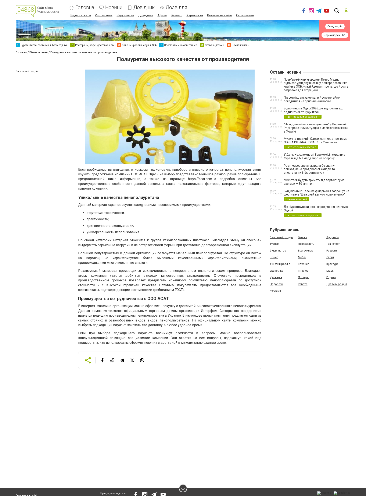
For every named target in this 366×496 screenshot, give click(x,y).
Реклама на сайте (219, 15)
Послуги (303, 277)
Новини (113, 7)
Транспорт (333, 243)
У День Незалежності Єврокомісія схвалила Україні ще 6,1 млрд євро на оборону (314, 156)
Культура (332, 263)
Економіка (276, 270)
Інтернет (303, 263)
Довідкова (145, 15)
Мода (330, 270)
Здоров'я (332, 237)
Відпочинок (305, 250)
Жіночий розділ (280, 263)
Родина (331, 277)
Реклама (275, 290)
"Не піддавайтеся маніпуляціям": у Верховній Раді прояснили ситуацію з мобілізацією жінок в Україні (316, 128)
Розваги (331, 250)
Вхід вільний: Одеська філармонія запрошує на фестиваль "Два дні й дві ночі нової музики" (316, 192)
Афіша (162, 15)
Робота (302, 284)
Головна (84, 7)
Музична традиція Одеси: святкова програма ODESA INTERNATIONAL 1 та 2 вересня (315, 140)
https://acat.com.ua (202, 179)
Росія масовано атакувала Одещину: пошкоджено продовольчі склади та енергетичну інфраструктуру (309, 169)
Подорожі (276, 284)
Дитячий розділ (336, 284)
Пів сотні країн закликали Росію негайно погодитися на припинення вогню (312, 99)
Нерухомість (125, 15)
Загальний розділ (281, 237)
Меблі (302, 257)
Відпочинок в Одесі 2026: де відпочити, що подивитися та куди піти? (313, 110)
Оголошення (245, 15)
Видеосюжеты (81, 15)
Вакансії (176, 15)
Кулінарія (276, 277)
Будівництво (278, 250)
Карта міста (195, 15)
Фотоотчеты (103, 15)
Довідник (144, 7)
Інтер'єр (303, 270)
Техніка (302, 237)
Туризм (274, 243)
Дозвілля (176, 7)
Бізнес (274, 257)
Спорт (330, 257)
